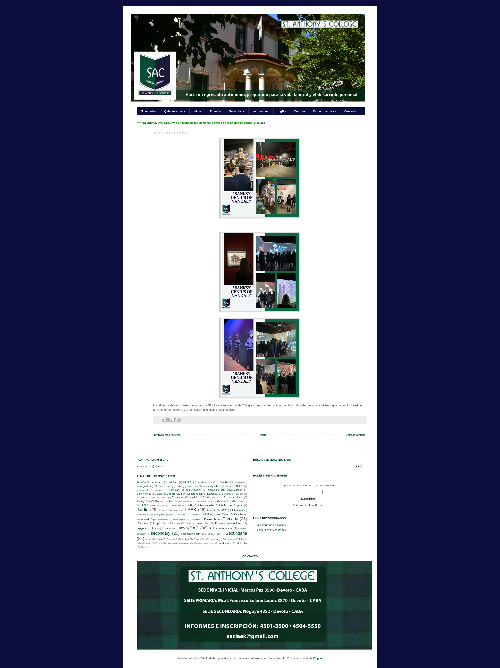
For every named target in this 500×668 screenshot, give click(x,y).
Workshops (225, 543)
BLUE (239, 486)
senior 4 (185, 539)
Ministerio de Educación (271, 524)
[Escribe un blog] (168, 420)
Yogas (143, 547)
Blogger (318, 658)
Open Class (221, 514)
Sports (214, 539)
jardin (240, 505)
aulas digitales (211, 486)
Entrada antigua (355, 434)
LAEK (190, 509)
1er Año (141, 482)
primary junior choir (168, 523)
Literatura (237, 510)
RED (182, 528)
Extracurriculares (324, 111)
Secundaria (236, 111)
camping (159, 490)
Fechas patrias (163, 501)
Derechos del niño (230, 494)
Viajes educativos (206, 543)
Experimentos (210, 497)
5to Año (224, 482)
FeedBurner (316, 505)
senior (148, 539)
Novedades (148, 111)
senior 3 (173, 539)
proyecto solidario (148, 528)
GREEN (141, 505)
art (169, 486)
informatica (177, 505)
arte (179, 486)
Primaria (215, 111)
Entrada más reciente (167, 434)
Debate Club (174, 493)
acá (262, 122)
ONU (206, 514)
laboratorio (175, 510)
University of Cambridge (271, 529)
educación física (159, 497)
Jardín (142, 509)
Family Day (143, 501)
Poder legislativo (180, 519)
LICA (224, 510)
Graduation (224, 501)
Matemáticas (143, 514)
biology (228, 486)
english (193, 497)
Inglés (282, 111)
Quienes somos (174, 111)
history (165, 505)
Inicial (198, 111)
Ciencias (174, 490)
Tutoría (158, 543)
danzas (158, 494)
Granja (240, 501)
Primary (142, 523)
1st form (173, 482)
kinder (162, 510)
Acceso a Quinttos (151, 466)
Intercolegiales (206, 505)
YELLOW (242, 543)
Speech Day (199, 539)
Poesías (196, 519)
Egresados (178, 497)
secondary (160, 533)
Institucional (261, 111)
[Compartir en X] (171, 420)
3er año (200, 482)
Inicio (263, 434)
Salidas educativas (221, 528)
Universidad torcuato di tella (180, 543)
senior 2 (160, 539)
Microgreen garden (163, 514)
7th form (158, 486)
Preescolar (210, 519)
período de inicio (161, 519)
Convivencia (144, 494)
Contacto (350, 111)
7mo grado (143, 486)
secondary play (213, 534)
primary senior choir (197, 523)
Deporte (299, 111)
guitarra (154, 505)
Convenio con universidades (225, 490)
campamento (143, 490)
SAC (194, 527)
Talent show (229, 539)
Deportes (212, 494)
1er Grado (156, 482)
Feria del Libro (185, 501)
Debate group (195, 494)
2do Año (187, 482)
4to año (212, 482)
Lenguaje (211, 510)
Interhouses (225, 505)
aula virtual (193, 486)
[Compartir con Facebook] (175, 420)
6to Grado (239, 482)
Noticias (194, 514)
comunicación (193, 490)
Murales (181, 514)
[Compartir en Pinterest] (179, 420)
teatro (148, 543)
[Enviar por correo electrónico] (164, 420)
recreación (170, 528)
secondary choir (190, 534)
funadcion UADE (204, 501)
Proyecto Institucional (228, 523)
